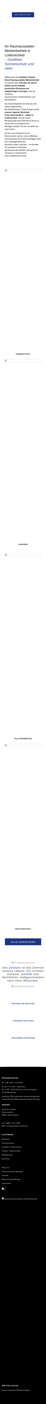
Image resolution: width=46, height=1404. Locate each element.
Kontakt (5, 1175)
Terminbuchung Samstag (12, 1171)
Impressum (6, 1183)
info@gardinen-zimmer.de (17, 1126)
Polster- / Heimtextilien (11, 1151)
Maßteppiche (7, 1155)
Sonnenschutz (8, 1143)
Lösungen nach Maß (23, 1021)
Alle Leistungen (23, 942)
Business (6, 1159)
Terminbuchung (8, 1092)
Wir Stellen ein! (23, 14)
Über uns (5, 1168)
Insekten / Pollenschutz (11, 1147)
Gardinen (6, 1139)
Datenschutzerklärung (11, 1179)
